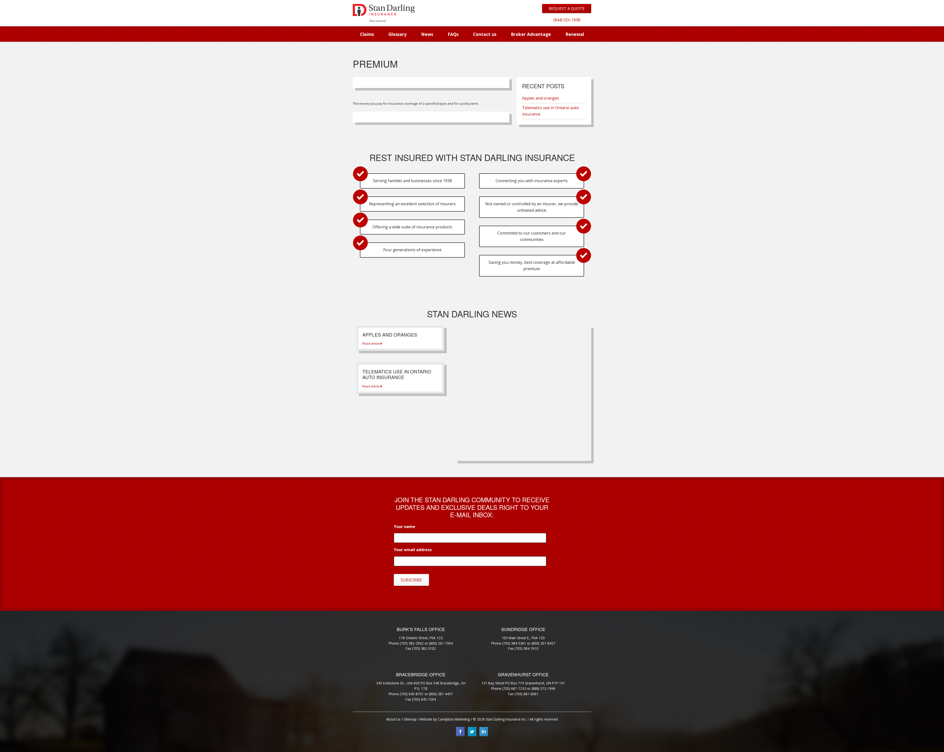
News (427, 34)
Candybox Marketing (454, 719)
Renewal (574, 34)
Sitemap (410, 719)
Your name (406, 526)
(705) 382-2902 (412, 643)
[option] (566, 20)
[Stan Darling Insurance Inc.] (384, 12)
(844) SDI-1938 (566, 20)
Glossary (397, 34)
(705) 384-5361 (514, 643)
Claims (367, 34)
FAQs (453, 34)
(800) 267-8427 (543, 643)
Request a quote (567, 8)
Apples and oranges (540, 98)
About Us (393, 719)
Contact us (484, 34)
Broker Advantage (531, 34)
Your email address (415, 549)
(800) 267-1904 (441, 643)
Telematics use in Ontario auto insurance (550, 111)
